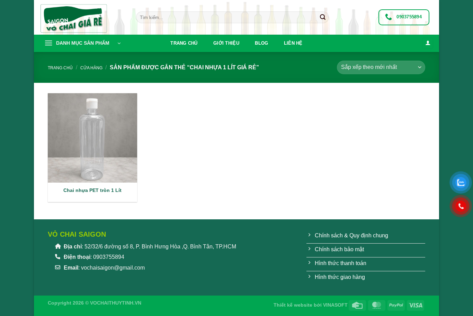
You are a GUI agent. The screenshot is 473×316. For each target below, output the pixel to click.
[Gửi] (323, 17)
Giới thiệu (226, 43)
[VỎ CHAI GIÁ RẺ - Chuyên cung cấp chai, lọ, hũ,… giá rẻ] (82, 17)
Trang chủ (183, 43)
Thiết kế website (293, 305)
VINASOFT (335, 305)
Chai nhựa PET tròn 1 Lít (92, 190)
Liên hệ (293, 43)
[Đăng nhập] (427, 43)
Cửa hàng (91, 67)
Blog (261, 43)
